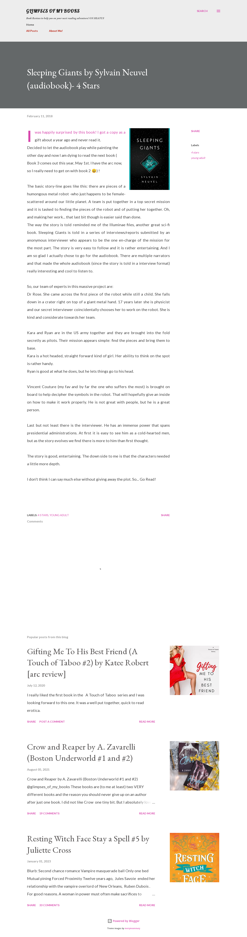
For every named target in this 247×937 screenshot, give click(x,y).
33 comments (49, 905)
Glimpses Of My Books (53, 11)
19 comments (49, 813)
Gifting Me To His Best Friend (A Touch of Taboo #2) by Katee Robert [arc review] (88, 662)
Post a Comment (52, 721)
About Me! (56, 30)
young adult (198, 157)
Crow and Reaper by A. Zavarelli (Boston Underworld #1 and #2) (81, 752)
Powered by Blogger (126, 921)
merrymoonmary (132, 928)
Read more (147, 721)
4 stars (195, 152)
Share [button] (195, 131)
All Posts (32, 30)
